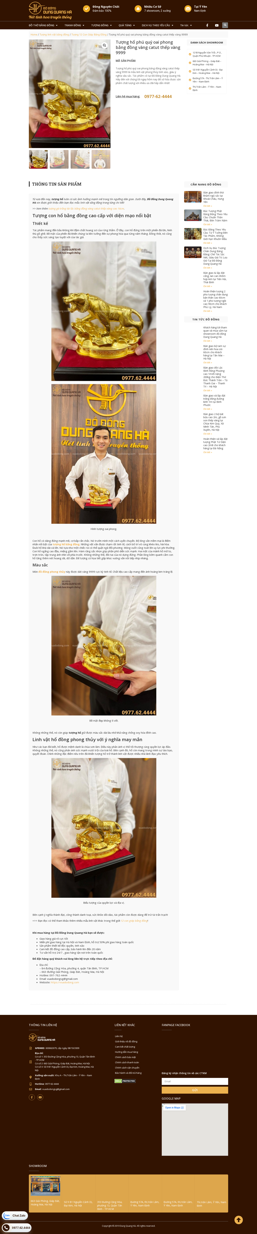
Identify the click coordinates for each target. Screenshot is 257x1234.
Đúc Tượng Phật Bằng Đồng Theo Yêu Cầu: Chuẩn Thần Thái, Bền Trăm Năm (215, 215)
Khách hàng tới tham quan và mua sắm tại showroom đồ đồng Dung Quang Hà (215, 332)
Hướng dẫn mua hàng (126, 1051)
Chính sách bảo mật (125, 1057)
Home (34, 34)
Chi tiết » (207, 205)
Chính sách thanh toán (127, 1062)
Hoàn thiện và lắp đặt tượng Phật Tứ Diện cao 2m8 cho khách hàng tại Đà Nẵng (215, 443)
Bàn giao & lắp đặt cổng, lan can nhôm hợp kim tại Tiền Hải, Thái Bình (215, 277)
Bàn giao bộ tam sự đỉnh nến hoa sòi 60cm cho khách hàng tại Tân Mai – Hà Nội (214, 352)
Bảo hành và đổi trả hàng (128, 1072)
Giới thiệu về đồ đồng (126, 1041)
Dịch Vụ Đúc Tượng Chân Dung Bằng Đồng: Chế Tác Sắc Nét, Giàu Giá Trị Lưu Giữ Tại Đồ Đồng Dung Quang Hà (215, 255)
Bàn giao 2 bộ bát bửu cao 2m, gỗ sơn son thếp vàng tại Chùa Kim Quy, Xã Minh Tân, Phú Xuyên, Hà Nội (214, 421)
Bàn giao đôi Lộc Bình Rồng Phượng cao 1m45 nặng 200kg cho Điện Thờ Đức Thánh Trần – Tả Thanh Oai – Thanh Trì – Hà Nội (215, 377)
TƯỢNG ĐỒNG (99, 25)
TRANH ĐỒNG (73, 25)
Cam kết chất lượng (125, 1046)
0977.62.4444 (21, 1227)
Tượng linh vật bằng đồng (54, 34)
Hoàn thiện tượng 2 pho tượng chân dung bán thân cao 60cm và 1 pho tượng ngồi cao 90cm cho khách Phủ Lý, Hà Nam (215, 299)
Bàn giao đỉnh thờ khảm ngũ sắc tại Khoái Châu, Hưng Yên (213, 197)
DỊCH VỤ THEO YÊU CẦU (156, 25)
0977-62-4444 (158, 96)
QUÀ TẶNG (125, 25)
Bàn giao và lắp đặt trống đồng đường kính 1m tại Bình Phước (214, 400)
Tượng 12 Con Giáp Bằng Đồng (89, 34)
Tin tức (184, 25)
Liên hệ (119, 1036)
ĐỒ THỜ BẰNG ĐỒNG (41, 25)
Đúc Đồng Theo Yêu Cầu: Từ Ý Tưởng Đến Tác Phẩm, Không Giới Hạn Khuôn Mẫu (215, 234)
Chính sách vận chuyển (127, 1067)
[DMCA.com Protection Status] (125, 1082)
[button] (225, 25)
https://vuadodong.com (65, 982)
